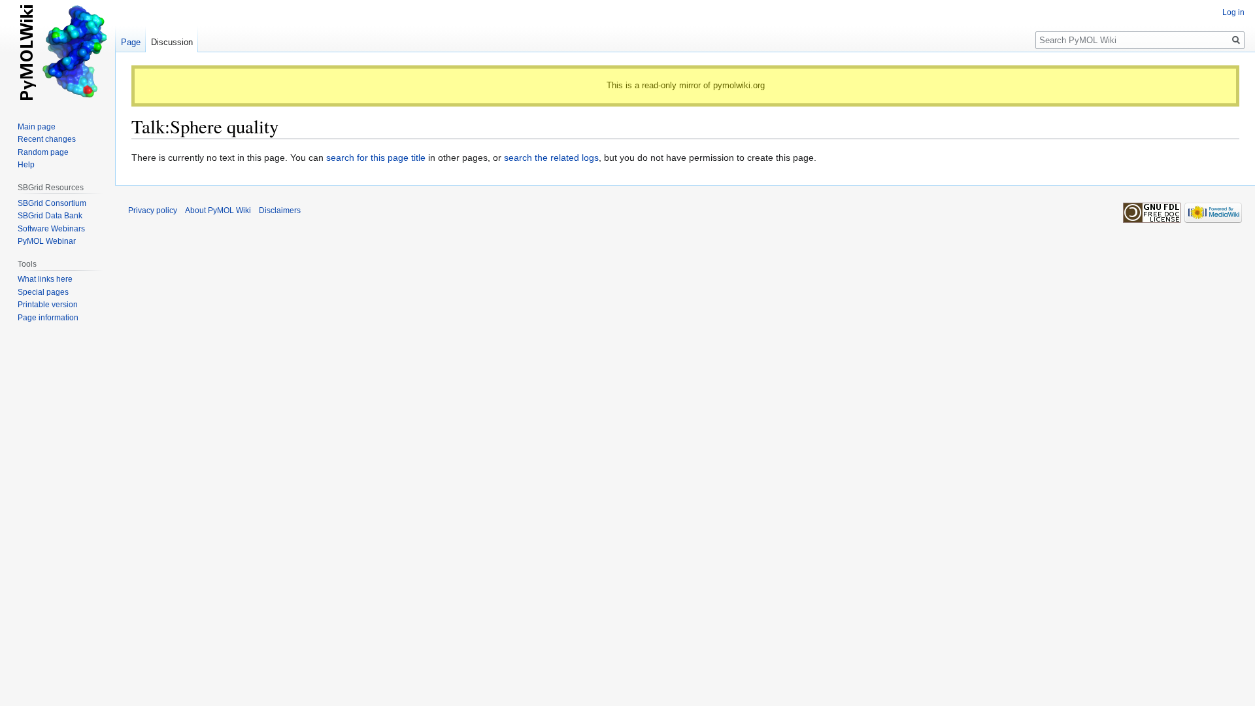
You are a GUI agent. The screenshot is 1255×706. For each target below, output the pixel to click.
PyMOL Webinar (47, 241)
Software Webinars (51, 228)
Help (26, 164)
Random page (43, 152)
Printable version (48, 304)
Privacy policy (152, 210)
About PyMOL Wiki (218, 210)
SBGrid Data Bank (50, 215)
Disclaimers (280, 210)
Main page (37, 126)
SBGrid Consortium (52, 203)
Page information (48, 317)
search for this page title (376, 157)
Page (131, 42)
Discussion (172, 42)
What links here (45, 279)
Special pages (43, 292)
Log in (1233, 12)
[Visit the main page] (57, 52)
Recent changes (47, 139)
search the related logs (551, 157)
